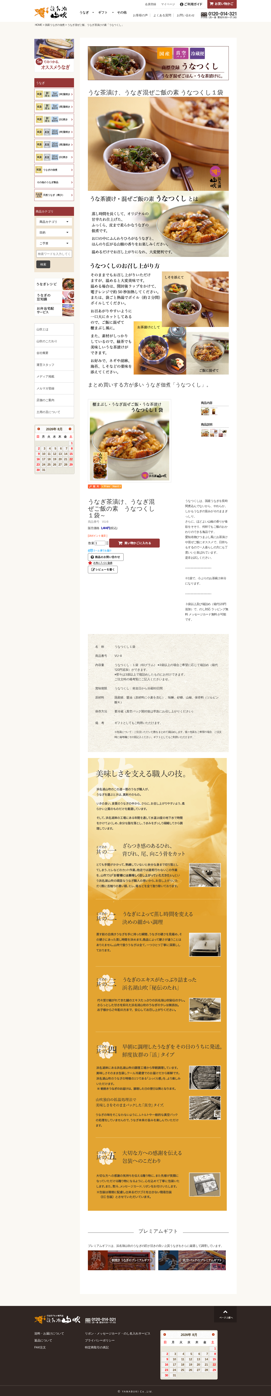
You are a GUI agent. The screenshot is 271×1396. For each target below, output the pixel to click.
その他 (122, 12)
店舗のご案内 (45, 400)
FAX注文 (40, 1347)
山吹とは (42, 329)
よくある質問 (162, 15)
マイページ (168, 4)
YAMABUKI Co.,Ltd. (137, 1391)
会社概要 (42, 353)
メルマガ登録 (45, 388)
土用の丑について (48, 412)
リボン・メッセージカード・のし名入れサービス (117, 1333)
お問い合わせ (186, 15)
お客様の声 (140, 15)
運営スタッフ (45, 364)
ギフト (103, 12)
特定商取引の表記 (97, 1347)
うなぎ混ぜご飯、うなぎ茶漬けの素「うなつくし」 (95, 24)
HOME (38, 24)
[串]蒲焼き (64, 94)
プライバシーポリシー (100, 1340)
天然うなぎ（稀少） (53, 195)
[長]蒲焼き (64, 106)
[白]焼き (63, 119)
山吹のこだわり (47, 341)
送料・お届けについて (49, 1333)
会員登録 (150, 4)
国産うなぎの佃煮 (55, 24)
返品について (43, 1340)
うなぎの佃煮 (50, 169)
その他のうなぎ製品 (47, 182)
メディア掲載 (45, 376)
